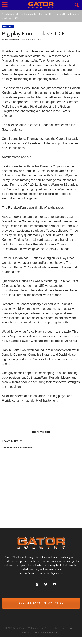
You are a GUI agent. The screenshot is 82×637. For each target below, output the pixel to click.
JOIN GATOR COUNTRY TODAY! (41, 603)
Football (8, 26)
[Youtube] (54, 584)
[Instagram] (37, 584)
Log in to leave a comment (17, 447)
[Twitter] (45, 584)
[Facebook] (28, 584)
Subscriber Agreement (51, 573)
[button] (76, 5)
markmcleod (12, 39)
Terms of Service (27, 573)
